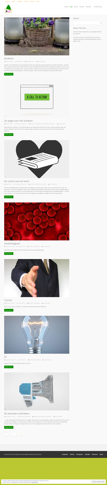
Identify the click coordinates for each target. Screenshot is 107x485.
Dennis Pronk (19, 61)
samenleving (36, 246)
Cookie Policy (35, 482)
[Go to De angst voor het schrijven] (36, 99)
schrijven (46, 124)
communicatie (41, 416)
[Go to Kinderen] (36, 36)
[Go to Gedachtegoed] (36, 221)
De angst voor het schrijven (18, 120)
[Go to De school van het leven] (36, 159)
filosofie (28, 61)
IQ (5, 356)
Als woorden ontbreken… (17, 413)
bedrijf (31, 184)
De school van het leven (16, 181)
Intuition (26, 454)
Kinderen (9, 58)
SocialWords (52, 124)
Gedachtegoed (12, 243)
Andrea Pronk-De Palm (21, 124)
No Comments (41, 61)
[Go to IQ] (36, 335)
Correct (8, 300)
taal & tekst (43, 184)
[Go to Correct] (36, 278)
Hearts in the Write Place (37, 124)
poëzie (33, 61)
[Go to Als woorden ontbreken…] (36, 391)
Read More (9, 74)
